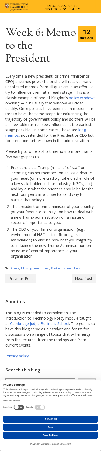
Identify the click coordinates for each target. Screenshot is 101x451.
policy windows (82, 97)
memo (37, 268)
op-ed (46, 268)
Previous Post (21, 278)
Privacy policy (17, 355)
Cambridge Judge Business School (39, 323)
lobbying (26, 268)
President (57, 268)
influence (13, 268)
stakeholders (72, 268)
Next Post (83, 278)
